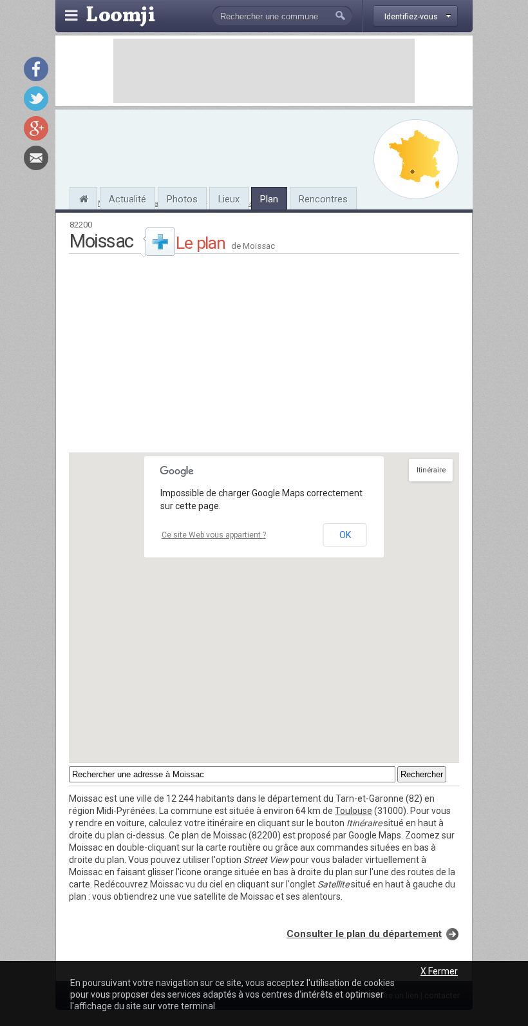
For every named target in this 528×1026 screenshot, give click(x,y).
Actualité (127, 199)
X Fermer (439, 971)
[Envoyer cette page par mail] (36, 158)
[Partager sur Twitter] (36, 98)
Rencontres (323, 199)
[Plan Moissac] (415, 159)
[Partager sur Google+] (36, 128)
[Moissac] (83, 197)
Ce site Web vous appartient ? (214, 534)
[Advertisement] (264, 71)
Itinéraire (431, 470)
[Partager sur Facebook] (36, 69)
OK (345, 535)
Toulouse (353, 811)
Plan (269, 199)
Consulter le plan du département (364, 934)
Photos (182, 199)
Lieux (229, 199)
